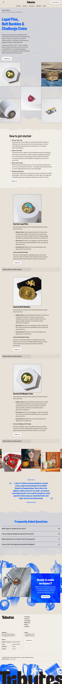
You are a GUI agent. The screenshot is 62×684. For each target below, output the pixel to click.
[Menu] (3, 2)
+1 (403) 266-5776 (29, 634)
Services (25, 6)
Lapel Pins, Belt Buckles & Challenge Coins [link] (12, 12)
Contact (26, 626)
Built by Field (13, 659)
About (44, 6)
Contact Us (14, 181)
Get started (55, 2)
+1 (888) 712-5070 (29, 636)
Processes (31, 6)
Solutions (7, 10)
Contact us (6, 58)
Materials (38, 6)
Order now (17, 262)
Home (3, 10)
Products (18, 6)
